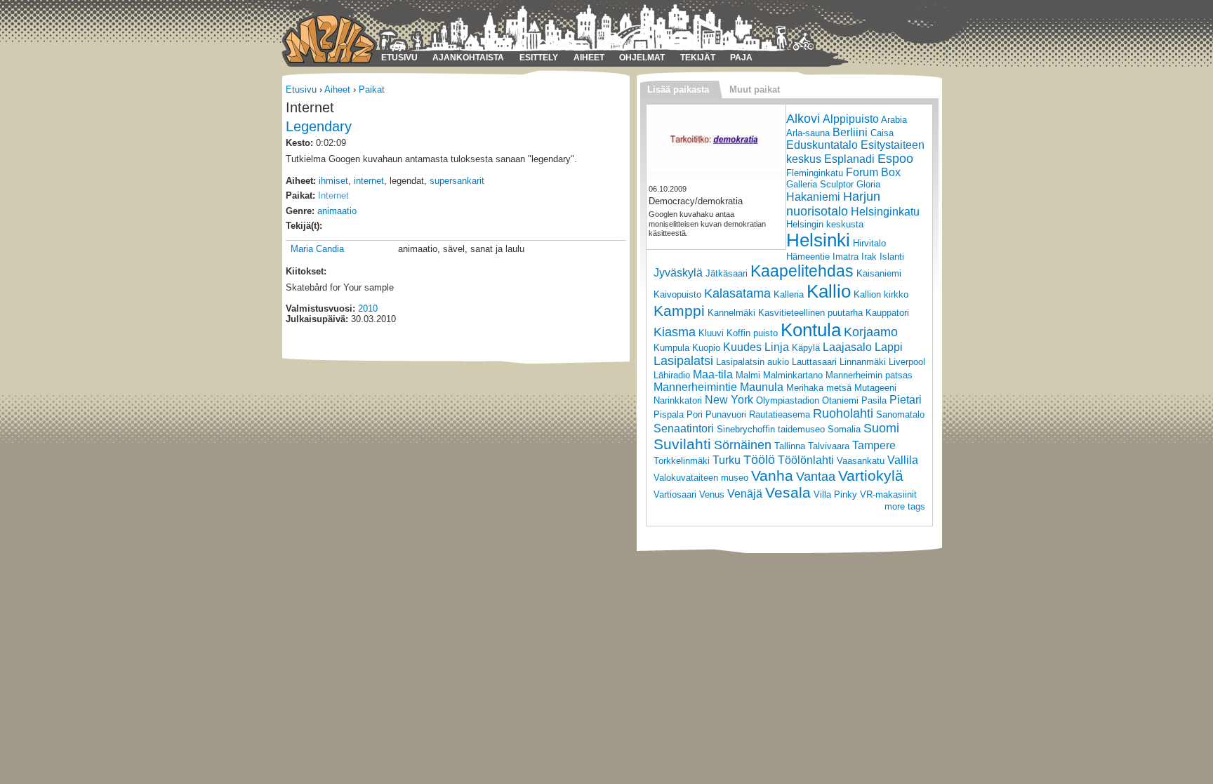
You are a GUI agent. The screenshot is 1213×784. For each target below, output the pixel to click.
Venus (711, 494)
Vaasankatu (860, 461)
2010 (368, 308)
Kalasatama (737, 293)
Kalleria (789, 294)
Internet (333, 195)
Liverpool (907, 362)
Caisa (882, 133)
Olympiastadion (787, 400)
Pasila (874, 400)
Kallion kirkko (881, 294)
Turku (726, 460)
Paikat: (300, 195)
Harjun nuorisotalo (833, 204)
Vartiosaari (675, 494)
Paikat (372, 89)
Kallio (829, 291)
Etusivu (399, 57)
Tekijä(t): (304, 225)
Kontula (811, 329)
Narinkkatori (678, 400)
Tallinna (789, 446)
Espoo (895, 159)
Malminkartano (793, 375)
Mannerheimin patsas (869, 375)
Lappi (889, 347)
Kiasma (675, 332)
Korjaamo (871, 332)
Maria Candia (317, 249)
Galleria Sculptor (820, 184)
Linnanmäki (863, 362)
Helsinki (818, 240)
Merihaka (804, 388)
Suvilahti (682, 444)
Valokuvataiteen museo (701, 477)
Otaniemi (840, 400)
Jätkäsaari (726, 273)
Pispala (669, 414)
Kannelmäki (731, 312)
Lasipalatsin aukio (752, 362)
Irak (869, 256)
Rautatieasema (779, 414)
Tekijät (697, 57)
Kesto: (299, 143)
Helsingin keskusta (824, 224)
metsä (838, 388)
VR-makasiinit (888, 494)
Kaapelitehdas (802, 271)
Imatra (846, 256)
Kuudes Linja (756, 347)
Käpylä (806, 348)
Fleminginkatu (814, 173)
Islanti (892, 256)
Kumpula (671, 348)
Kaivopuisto (677, 294)
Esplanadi (849, 159)
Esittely (538, 57)
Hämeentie (808, 256)
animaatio (337, 211)
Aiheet (589, 57)
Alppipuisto (851, 119)
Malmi (748, 375)
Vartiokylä (870, 475)
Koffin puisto (752, 333)
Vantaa (815, 477)
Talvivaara (828, 446)
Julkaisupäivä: (317, 319)
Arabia (894, 119)
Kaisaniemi (878, 273)
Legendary (319, 126)
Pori (695, 414)
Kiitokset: (306, 271)
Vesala (788, 492)
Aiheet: (301, 180)
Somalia (844, 429)
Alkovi (803, 119)
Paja (741, 57)
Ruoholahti (843, 413)
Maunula (761, 387)
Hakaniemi (813, 197)
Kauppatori (887, 312)
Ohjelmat (642, 57)
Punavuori (725, 414)
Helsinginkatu (885, 212)
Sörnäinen (742, 445)
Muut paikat (754, 89)
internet (369, 180)
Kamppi (679, 311)
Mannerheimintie (695, 387)
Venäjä (744, 494)
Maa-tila (713, 374)
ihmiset (333, 180)
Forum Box (873, 172)
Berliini (850, 132)
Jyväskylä (678, 273)
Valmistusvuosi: (320, 308)
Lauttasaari (814, 362)
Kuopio (706, 348)
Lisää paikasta (678, 89)
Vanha (772, 475)
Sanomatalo (900, 414)
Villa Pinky (835, 494)
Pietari (905, 400)
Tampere (874, 445)
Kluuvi (711, 333)
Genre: (300, 211)
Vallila (902, 460)
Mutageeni (875, 388)
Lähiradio (672, 375)
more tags (904, 506)
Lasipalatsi (683, 361)
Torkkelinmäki (682, 461)
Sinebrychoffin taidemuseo (771, 429)
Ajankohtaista (468, 57)
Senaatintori (684, 428)
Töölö (759, 460)
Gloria (868, 184)
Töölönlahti (806, 460)
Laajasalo (847, 347)
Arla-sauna (808, 133)
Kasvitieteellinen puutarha (810, 312)
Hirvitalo (869, 243)
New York (729, 400)
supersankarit (457, 180)
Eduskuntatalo (822, 145)
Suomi (881, 428)
